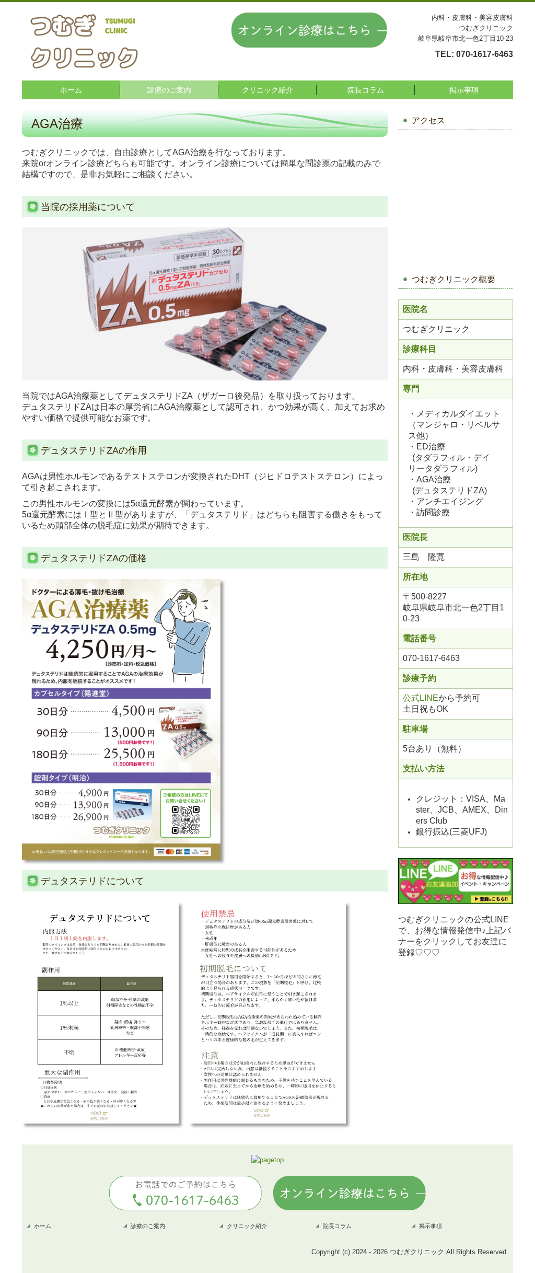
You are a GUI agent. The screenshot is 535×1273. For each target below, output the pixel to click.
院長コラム (365, 90)
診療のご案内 (169, 90)
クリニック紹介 (267, 90)
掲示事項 (464, 90)
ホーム (71, 90)
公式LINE (420, 697)
